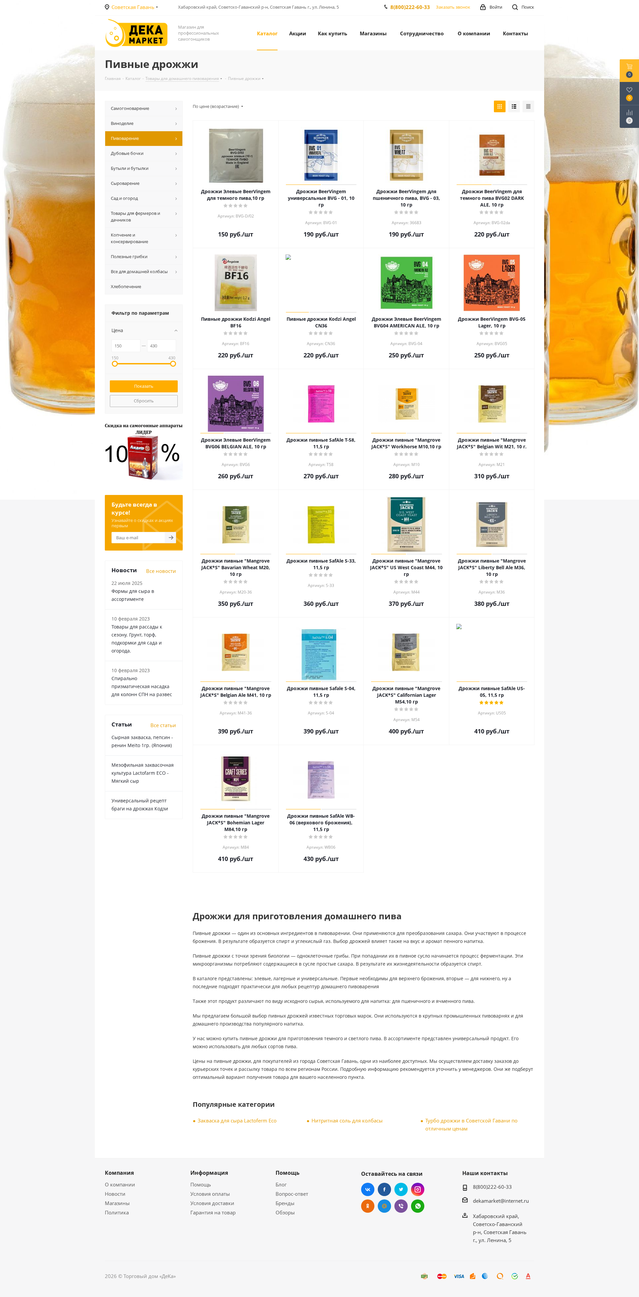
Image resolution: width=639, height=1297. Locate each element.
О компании (120, 1184)
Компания (119, 1172)
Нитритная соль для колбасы (347, 1120)
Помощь (200, 1184)
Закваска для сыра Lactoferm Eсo (237, 1120)
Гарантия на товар (213, 1212)
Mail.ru (384, 1206)
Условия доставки (212, 1203)
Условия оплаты (210, 1193)
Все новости (161, 571)
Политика (117, 1212)
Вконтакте (367, 1189)
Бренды (285, 1203)
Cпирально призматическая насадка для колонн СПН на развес (141, 686)
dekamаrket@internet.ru (501, 1200)
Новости (115, 1193)
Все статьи (163, 725)
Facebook (384, 1189)
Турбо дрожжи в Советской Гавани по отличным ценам (471, 1124)
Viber (401, 1206)
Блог (281, 1184)
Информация (209, 1172)
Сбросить (144, 401)
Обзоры (285, 1212)
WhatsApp (417, 1206)
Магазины (117, 1203)
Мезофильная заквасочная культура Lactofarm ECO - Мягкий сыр (142, 773)
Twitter (401, 1189)
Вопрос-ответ (292, 1193)
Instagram (417, 1189)
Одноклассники (367, 1206)
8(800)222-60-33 (410, 7)
